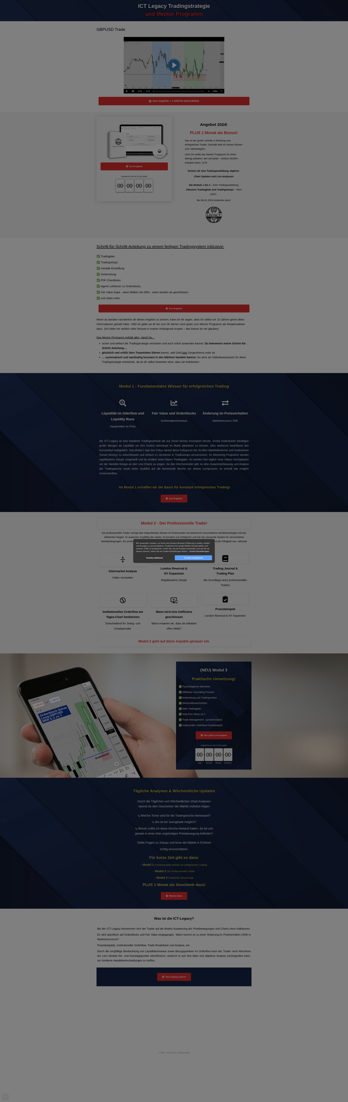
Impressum (172, 1052)
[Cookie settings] (5, 1097)
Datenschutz (184, 1052)
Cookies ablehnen (154, 558)
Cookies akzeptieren (193, 558)
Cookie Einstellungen (199, 551)
